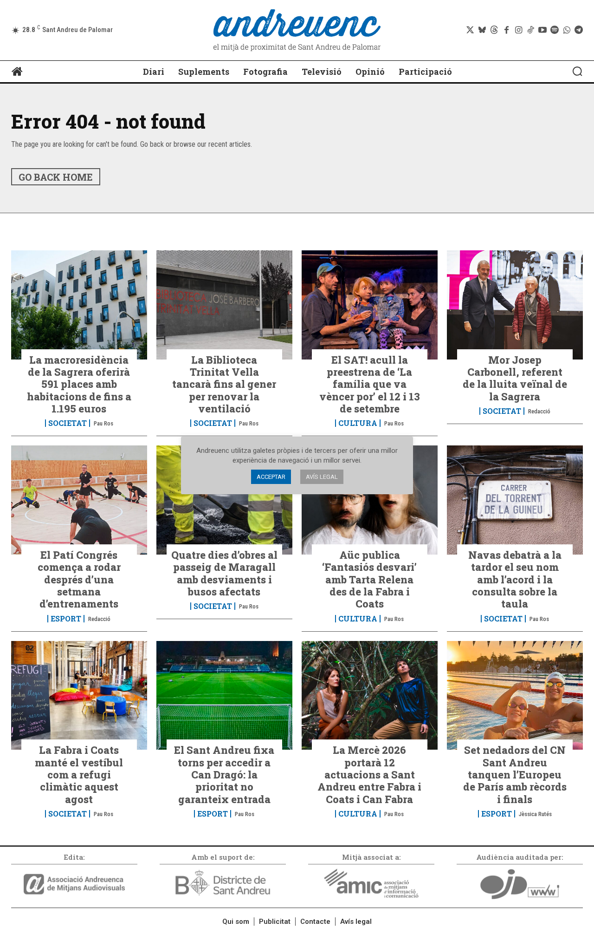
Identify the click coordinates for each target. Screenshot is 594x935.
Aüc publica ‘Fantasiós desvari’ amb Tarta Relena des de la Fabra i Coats (369, 579)
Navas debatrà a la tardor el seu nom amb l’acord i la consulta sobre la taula (515, 579)
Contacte (315, 921)
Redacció (539, 411)
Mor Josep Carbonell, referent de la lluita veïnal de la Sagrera (515, 378)
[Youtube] (542, 30)
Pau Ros (103, 423)
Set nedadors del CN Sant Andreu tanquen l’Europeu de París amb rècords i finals (515, 774)
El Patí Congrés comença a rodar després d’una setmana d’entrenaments (79, 579)
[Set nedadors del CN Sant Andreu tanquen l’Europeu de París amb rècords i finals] (515, 695)
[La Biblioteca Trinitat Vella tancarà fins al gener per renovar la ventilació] (224, 304)
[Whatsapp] (566, 30)
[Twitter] (470, 30)
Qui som (235, 921)
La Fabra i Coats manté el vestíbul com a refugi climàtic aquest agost (79, 774)
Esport (66, 618)
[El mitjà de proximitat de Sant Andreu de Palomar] (297, 30)
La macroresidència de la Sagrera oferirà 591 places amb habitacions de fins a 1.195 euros (79, 384)
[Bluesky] (482, 30)
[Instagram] (518, 30)
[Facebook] (506, 30)
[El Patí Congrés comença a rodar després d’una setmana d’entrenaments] (79, 499)
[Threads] (494, 30)
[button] (577, 71)
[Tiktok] (530, 30)
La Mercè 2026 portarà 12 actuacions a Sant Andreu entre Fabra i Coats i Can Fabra (369, 774)
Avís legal (356, 921)
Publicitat (275, 921)
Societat (67, 423)
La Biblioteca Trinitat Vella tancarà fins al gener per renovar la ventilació (224, 384)
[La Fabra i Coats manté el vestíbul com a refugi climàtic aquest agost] (79, 695)
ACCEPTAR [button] (271, 476)
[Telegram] (579, 30)
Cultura (357, 423)
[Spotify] (554, 30)
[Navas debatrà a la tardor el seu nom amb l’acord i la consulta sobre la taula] (515, 499)
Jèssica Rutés (535, 814)
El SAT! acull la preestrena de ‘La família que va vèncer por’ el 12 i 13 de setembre (369, 384)
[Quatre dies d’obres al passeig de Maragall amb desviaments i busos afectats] (224, 499)
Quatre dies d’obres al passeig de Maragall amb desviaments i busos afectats (224, 573)
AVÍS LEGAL (322, 476)
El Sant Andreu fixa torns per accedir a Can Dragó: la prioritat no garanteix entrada (224, 774)
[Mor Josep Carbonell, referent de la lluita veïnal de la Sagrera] (515, 304)
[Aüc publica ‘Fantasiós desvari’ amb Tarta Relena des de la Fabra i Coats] (370, 499)
